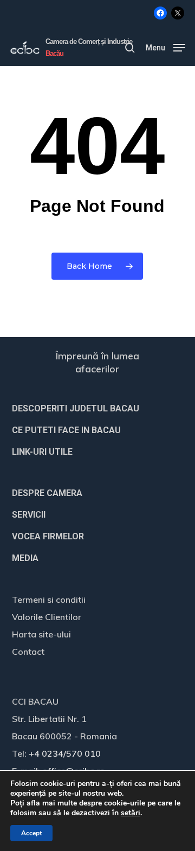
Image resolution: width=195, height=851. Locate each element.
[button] (165, 47)
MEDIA (25, 558)
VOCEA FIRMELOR (48, 536)
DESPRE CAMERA (47, 493)
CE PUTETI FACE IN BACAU (66, 430)
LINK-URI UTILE (42, 452)
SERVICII (29, 515)
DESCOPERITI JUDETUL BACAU (75, 408)
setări (130, 813)
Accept (31, 833)
